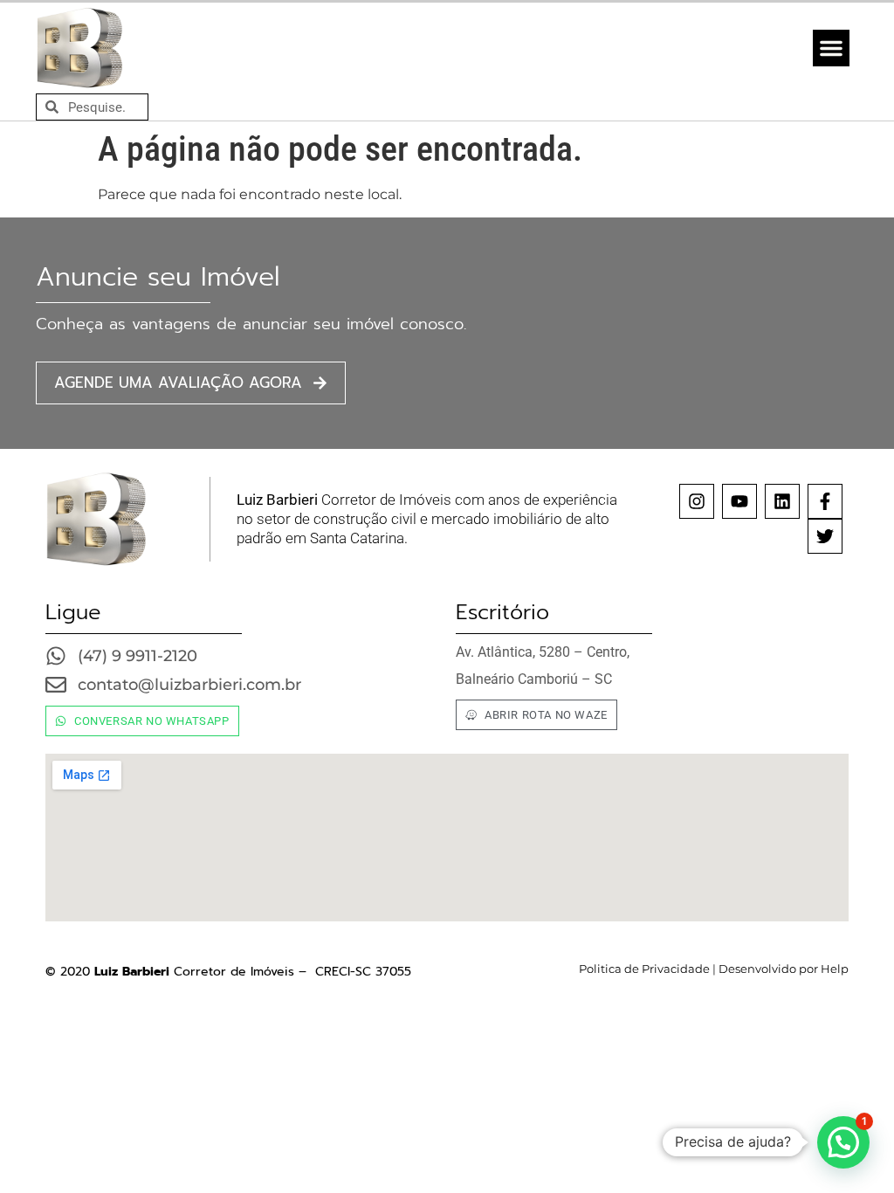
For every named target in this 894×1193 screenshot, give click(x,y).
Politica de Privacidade (644, 969)
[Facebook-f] (825, 501)
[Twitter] (825, 536)
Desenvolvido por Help (782, 969)
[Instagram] (696, 501)
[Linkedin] (782, 501)
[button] (831, 48)
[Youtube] (739, 501)
